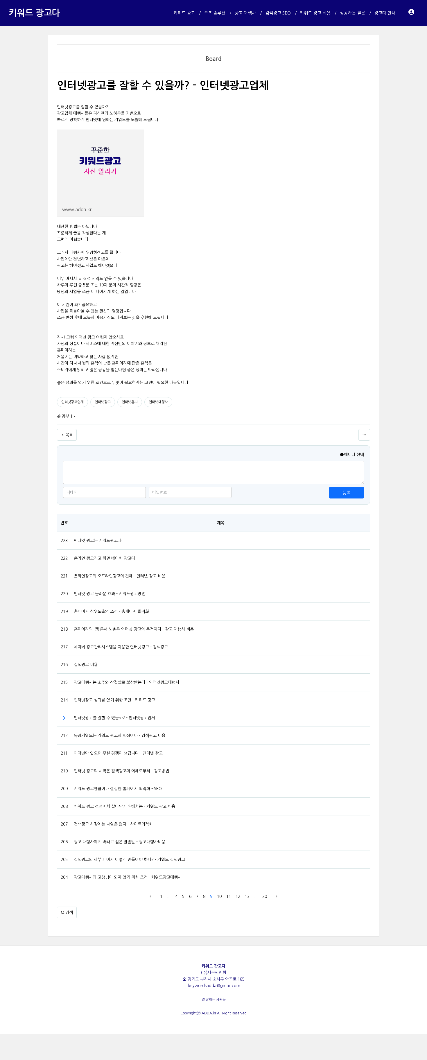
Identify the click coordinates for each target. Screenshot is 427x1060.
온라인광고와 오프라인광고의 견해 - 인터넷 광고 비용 (119, 576)
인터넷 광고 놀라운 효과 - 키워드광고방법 (109, 594)
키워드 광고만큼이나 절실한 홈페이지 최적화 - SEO (118, 789)
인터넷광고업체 (72, 402)
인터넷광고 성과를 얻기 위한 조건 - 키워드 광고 (114, 700)
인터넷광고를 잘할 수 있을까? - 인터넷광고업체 (114, 718)
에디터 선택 (354, 455)
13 (247, 896)
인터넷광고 (103, 402)
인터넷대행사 (158, 402)
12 (238, 896)
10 (219, 896)
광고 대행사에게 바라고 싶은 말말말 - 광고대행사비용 (119, 842)
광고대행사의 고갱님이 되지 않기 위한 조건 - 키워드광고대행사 (128, 877)
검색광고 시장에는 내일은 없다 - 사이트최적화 (113, 824)
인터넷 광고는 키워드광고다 (97, 541)
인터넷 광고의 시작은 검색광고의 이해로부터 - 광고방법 (121, 771)
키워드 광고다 (34, 13)
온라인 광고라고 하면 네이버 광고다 (104, 558)
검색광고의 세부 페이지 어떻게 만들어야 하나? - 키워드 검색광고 (129, 860)
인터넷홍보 (130, 402)
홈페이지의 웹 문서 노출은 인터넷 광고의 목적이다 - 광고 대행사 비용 (134, 629)
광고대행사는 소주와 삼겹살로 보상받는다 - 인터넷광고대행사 (126, 682)
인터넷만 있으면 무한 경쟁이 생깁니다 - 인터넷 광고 (118, 753)
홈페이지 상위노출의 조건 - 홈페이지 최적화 (111, 611)
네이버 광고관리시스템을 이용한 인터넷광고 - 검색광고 (121, 647)
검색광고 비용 (86, 665)
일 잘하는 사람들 (214, 999)
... (169, 896)
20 (264, 896)
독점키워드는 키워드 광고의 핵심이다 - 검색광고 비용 (119, 735)
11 (228, 896)
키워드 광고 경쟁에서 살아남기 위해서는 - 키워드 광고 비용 (124, 806)
